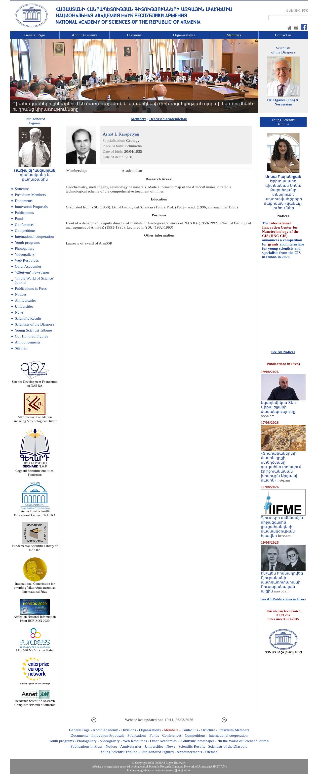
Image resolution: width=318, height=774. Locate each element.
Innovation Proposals (31, 207)
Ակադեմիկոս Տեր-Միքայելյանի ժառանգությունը (279, 407)
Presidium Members (30, 195)
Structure (22, 189)
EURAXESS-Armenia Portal (35, 650)
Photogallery (25, 248)
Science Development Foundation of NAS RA (35, 383)
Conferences (24, 225)
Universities (24, 306)
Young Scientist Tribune (33, 330)
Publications (24, 213)
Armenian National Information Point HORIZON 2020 (35, 619)
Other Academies (28, 266)
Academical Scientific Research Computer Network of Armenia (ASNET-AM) (180, 766)
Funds (19, 219)
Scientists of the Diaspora (34, 324)
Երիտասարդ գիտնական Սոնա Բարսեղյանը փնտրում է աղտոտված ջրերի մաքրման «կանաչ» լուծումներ (283, 194)
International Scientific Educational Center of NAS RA (35, 513)
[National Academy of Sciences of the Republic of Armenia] (31, 27)
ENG (297, 10)
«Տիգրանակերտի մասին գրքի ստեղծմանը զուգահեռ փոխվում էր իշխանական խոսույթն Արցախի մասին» (281, 466)
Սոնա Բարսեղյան (283, 177)
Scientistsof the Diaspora (283, 50)
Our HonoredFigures (35, 121)
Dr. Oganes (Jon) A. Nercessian (283, 102)
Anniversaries (25, 300)
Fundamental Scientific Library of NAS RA (35, 548)
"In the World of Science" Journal (243, 741)
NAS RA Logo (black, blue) (283, 652)
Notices (21, 294)
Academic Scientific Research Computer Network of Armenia (34, 703)
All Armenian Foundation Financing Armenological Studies (34, 419)
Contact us (283, 35)
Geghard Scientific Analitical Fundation (34, 473)
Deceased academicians (168, 119)
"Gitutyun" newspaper (32, 272)
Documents (24, 201)
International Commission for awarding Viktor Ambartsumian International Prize (35, 587)
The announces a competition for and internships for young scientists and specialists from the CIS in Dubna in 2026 (283, 230)
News (19, 312)
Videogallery (25, 254)
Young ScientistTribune (283, 122)
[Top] (94, 722)
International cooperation (34, 237)
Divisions (134, 35)
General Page (34, 35)
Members (234, 35)
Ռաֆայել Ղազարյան (34, 170)
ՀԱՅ (289, 10)
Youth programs (27, 242)
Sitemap (21, 348)
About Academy (84, 35)
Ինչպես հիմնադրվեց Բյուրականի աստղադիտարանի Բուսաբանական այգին (282, 582)
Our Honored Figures (31, 336)
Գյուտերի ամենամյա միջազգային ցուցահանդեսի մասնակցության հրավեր (282, 527)
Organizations (184, 35)
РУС (305, 10)
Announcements (27, 342)
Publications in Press (31, 288)
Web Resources (27, 260)
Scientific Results (28, 318)
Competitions (25, 231)
